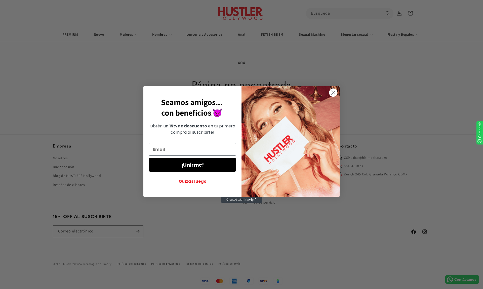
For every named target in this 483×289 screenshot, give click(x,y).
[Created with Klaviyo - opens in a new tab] (241, 200)
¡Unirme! (192, 164)
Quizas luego (193, 181)
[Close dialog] (333, 92)
